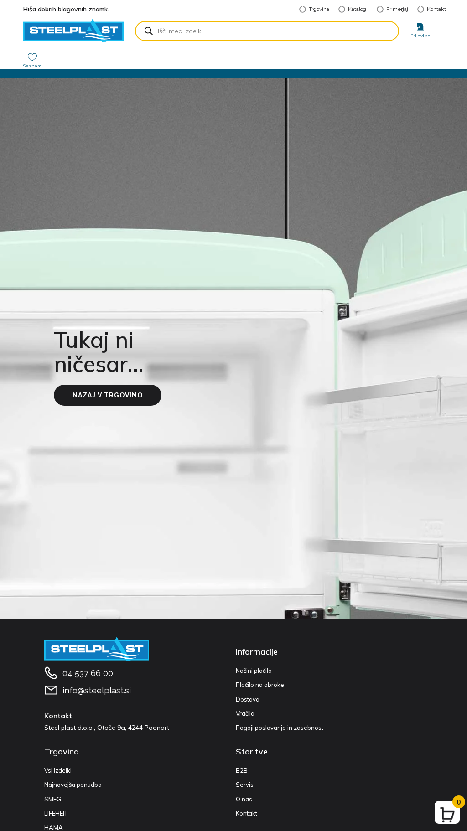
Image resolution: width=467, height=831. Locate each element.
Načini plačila (254, 670)
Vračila (245, 713)
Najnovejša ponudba (73, 784)
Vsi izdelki (58, 770)
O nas (244, 799)
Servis (245, 784)
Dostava (247, 699)
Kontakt (246, 813)
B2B (242, 770)
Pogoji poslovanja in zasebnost (279, 727)
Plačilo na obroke (260, 684)
